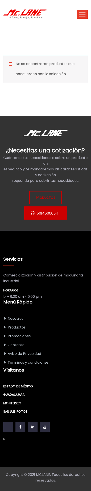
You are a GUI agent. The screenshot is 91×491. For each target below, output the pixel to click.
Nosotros (15, 318)
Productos (17, 327)
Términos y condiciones (28, 362)
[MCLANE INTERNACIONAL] (25, 14)
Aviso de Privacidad (24, 353)
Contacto (16, 344)
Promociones (19, 336)
